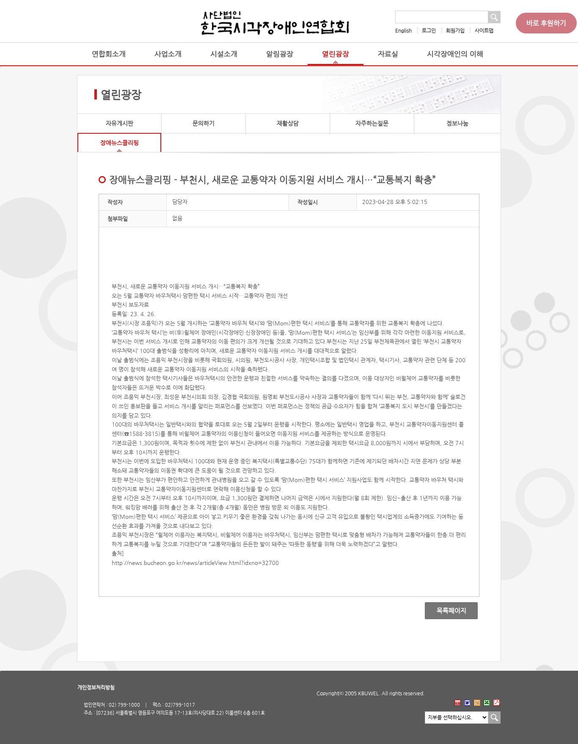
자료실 (388, 54)
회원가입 (455, 30)
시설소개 (223, 54)
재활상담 (288, 123)
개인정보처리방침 (96, 687)
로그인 (429, 30)
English (403, 30)
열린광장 (335, 54)
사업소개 (168, 54)
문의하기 (204, 123)
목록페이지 (445, 610)
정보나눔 (457, 123)
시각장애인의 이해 (455, 54)
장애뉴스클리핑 (119, 142)
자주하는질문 (371, 123)
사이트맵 (484, 30)
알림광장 (279, 54)
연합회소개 (109, 54)
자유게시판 (119, 123)
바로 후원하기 (546, 23)
